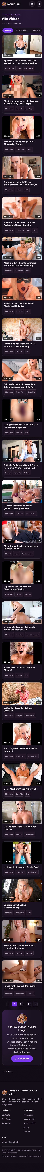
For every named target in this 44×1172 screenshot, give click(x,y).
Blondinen (9, 109)
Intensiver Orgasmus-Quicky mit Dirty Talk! (19, 987)
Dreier (16, 554)
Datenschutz (28, 1119)
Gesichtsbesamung (23, 230)
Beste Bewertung (22, 30)
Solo (27, 271)
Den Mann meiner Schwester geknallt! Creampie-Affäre (18, 506)
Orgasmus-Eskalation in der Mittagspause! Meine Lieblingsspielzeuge (17, 588)
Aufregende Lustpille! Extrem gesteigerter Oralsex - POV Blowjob (20, 183)
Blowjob (19, 190)
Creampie (19, 311)
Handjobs (29, 109)
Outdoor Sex (30, 513)
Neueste (7, 30)
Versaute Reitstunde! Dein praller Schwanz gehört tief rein (20, 628)
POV (19, 68)
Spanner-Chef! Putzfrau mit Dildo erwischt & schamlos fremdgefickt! (21, 62)
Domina (8, 473)
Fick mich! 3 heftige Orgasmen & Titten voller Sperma (19, 142)
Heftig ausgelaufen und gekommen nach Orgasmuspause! (21, 426)
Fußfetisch (19, 271)
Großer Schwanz (32, 635)
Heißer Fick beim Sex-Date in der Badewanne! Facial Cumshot (19, 223)
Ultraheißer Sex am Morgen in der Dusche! (20, 828)
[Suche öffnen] (32, 4)
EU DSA (26, 1132)
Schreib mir (25, 1059)
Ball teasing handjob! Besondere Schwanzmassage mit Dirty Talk (19, 385)
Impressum (28, 1115)
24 (29, 1004)
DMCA (26, 1127)
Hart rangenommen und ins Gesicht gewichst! (21, 749)
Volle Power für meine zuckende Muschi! (19, 668)
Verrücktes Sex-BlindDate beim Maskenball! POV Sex (19, 304)
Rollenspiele (28, 68)
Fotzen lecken (27, 554)
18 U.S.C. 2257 (29, 1123)
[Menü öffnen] (39, 4)
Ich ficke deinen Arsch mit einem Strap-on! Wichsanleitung (19, 345)
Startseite (6, 1115)
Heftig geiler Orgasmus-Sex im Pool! (21, 867)
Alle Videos (6, 1119)
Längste (36, 30)
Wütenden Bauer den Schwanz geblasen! (18, 709)
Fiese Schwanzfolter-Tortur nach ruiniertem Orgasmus (19, 946)
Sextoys (19, 432)
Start (3, 1072)
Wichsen (29, 953)
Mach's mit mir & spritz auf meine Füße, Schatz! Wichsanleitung (20, 264)
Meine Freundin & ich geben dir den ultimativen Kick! (21, 547)
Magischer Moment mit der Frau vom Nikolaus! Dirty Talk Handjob (21, 102)
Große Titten (9, 68)
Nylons (26, 473)
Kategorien (6, 1123)
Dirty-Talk (19, 109)
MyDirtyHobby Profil (11, 1142)
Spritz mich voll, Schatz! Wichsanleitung (15, 906)
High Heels (9, 594)
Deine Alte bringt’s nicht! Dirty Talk (20, 789)
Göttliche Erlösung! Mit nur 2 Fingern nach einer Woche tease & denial (21, 466)
